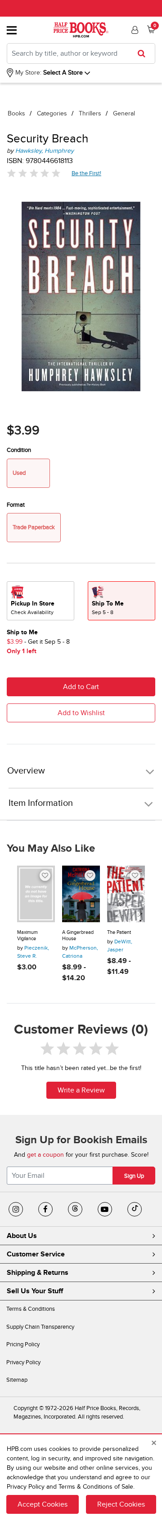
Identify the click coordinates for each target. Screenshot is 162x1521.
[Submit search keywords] (144, 53)
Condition (19, 450)
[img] (34, 173)
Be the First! (87, 173)
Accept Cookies (43, 1504)
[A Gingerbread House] (81, 894)
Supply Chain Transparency (40, 1327)
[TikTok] (134, 1209)
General (124, 113)
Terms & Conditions (30, 1309)
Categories (52, 113)
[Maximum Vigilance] (36, 894)
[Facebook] (45, 1209)
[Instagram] (16, 1209)
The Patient (119, 932)
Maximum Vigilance (27, 935)
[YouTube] (105, 1209)
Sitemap (16, 1380)
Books (16, 113)
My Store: (27, 72)
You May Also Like (51, 848)
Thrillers (90, 113)
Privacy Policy (23, 1362)
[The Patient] (126, 894)
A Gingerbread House (78, 935)
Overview (26, 771)
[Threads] (75, 1209)
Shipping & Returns (37, 1272)
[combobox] (81, 53)
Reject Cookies (121, 1504)
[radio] (40, 600)
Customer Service (36, 1254)
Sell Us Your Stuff (35, 1291)
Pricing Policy (23, 1344)
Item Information (41, 803)
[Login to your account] (133, 30)
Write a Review (81, 1090)
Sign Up (134, 1176)
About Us (22, 1235)
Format (16, 504)
